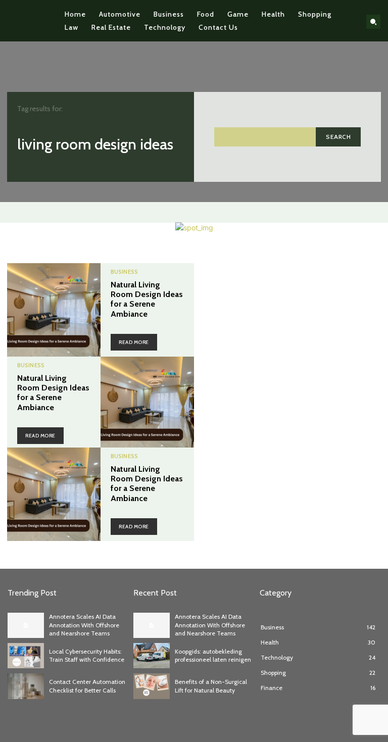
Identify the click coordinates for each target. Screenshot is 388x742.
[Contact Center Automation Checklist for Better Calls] (26, 686)
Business (124, 272)
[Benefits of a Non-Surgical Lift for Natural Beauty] (151, 686)
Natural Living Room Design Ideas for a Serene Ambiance (147, 299)
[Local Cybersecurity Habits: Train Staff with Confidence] (26, 655)
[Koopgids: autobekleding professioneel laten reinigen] (151, 655)
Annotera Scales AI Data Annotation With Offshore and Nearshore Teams (84, 625)
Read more (134, 342)
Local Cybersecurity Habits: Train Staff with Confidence (86, 656)
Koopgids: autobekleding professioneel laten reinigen (213, 656)
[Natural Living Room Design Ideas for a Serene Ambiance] (54, 310)
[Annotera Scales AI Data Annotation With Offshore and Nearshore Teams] (26, 625)
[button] (373, 22)
